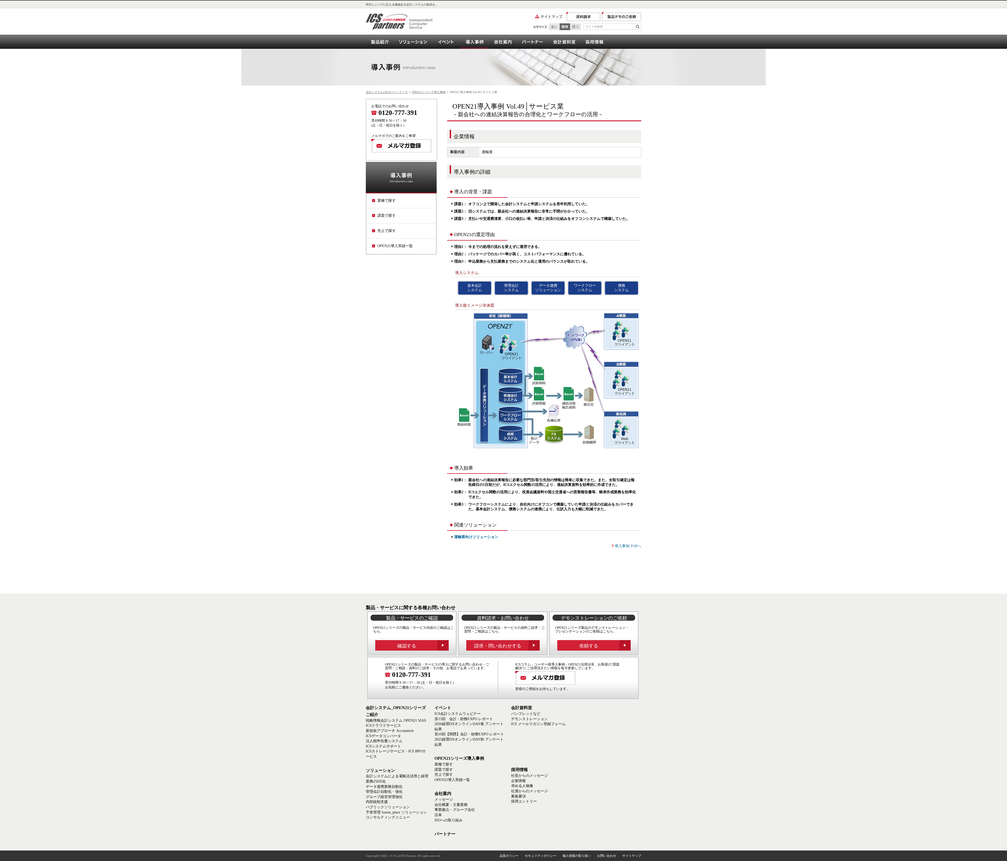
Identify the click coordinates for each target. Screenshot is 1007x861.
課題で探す (386, 215)
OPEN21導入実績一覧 (395, 246)
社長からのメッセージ (529, 776)
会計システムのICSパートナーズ (387, 92)
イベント (446, 42)
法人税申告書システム (384, 741)
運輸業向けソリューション (476, 537)
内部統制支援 (377, 802)
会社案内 (503, 42)
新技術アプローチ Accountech (390, 731)
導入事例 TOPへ (628, 546)
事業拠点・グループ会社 (455, 810)
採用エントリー (524, 801)
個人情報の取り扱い (577, 856)
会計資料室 (564, 42)
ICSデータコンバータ (383, 736)
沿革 (438, 815)
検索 (637, 26)
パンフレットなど (525, 714)
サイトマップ (551, 17)
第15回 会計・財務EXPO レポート (464, 719)
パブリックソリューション (388, 807)
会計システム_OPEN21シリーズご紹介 (380, 42)
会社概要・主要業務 (451, 805)
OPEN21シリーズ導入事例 (474, 42)
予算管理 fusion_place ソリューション (396, 812)
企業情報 (518, 781)
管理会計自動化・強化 (384, 792)
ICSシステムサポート (383, 746)
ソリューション (413, 42)
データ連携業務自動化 (384, 787)
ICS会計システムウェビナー (458, 714)
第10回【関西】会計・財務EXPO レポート (469, 734)
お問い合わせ (606, 856)
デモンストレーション (529, 719)
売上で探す (386, 231)
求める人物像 (522, 786)
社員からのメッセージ (529, 791)
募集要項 (518, 796)
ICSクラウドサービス (383, 725)
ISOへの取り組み (449, 820)
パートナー (532, 42)
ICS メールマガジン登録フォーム (538, 724)
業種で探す (386, 201)
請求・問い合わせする (497, 646)
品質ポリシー (509, 856)
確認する (406, 646)
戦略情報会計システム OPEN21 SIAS (396, 720)
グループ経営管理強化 (384, 797)
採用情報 (594, 42)
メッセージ (444, 799)
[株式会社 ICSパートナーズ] (399, 21)
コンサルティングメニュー (388, 817)
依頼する (588, 646)
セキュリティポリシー (540, 856)
